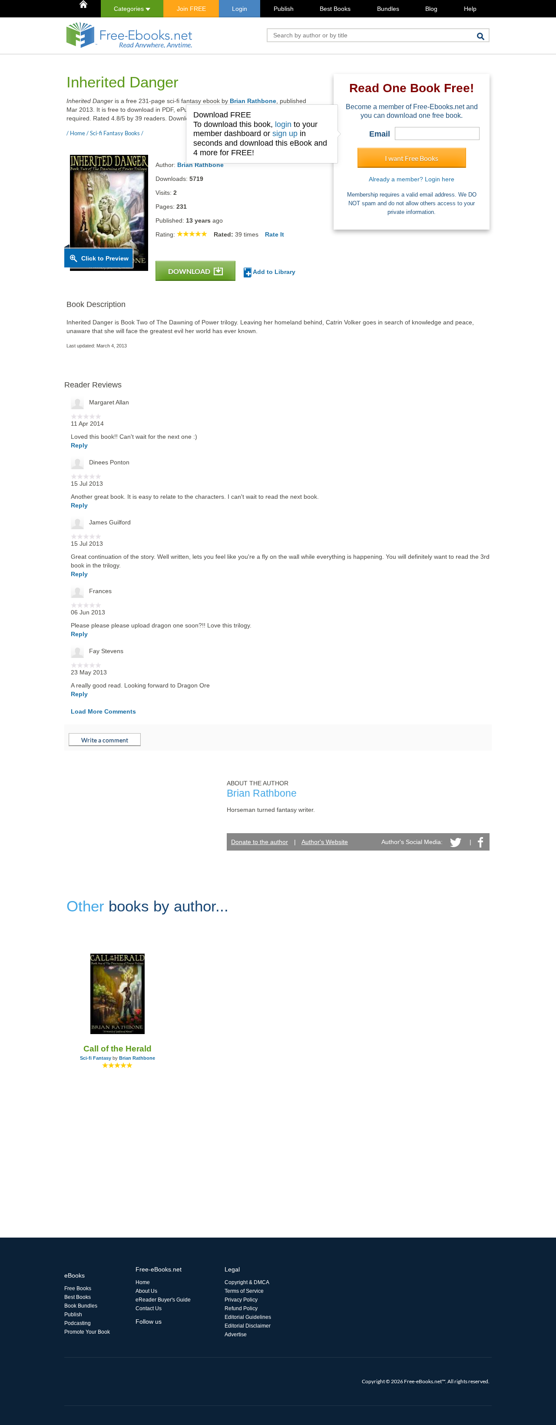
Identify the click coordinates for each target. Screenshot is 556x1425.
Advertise (236, 1335)
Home (143, 1282)
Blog (431, 8)
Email (379, 134)
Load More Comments (103, 711)
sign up (285, 133)
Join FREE (191, 8)
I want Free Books (411, 158)
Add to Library (273, 271)
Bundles (388, 8)
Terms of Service (244, 1291)
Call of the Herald (117, 1048)
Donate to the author (259, 841)
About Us (146, 1291)
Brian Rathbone (253, 100)
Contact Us (149, 1308)
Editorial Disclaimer (248, 1326)
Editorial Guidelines (248, 1317)
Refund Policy (241, 1308)
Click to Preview (105, 258)
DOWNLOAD (190, 271)
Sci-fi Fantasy (95, 1058)
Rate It (274, 234)
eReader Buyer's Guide (163, 1300)
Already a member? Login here (411, 179)
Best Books (335, 8)
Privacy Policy (241, 1300)
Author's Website (324, 841)
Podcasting (77, 1323)
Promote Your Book (87, 1332)
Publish (284, 8)
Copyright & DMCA (247, 1282)
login (283, 124)
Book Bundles (80, 1306)
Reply (79, 445)
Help (470, 8)
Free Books (77, 1288)
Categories (130, 8)
